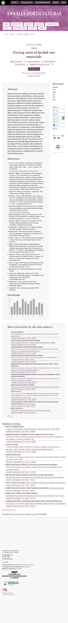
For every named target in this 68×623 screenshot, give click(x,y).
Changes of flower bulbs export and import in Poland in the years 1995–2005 (32, 429)
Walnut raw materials (56, 488)
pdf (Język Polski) (34, 69)
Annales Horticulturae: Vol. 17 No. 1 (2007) (20, 485)
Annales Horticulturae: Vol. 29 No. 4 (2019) (23, 406)
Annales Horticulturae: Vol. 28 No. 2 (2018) (23, 389)
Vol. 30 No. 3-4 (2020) (23, 34)
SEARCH (42, 28)
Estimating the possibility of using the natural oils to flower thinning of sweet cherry (35, 496)
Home (6, 34)
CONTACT (32, 28)
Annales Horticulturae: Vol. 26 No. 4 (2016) (24, 382)
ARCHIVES (39, 24)
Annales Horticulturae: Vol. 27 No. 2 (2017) (24, 361)
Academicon (26, 567)
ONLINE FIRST (17, 24)
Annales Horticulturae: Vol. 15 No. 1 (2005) (21, 452)
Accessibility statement (42, 2)
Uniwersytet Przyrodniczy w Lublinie (23, 565)
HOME (6, 24)
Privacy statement (26, 2)
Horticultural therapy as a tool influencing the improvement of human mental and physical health (34, 335)
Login (63, 2)
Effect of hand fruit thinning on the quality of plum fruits (45, 483)
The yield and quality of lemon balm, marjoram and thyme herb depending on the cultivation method (34, 468)
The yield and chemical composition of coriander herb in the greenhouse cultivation (35, 477)
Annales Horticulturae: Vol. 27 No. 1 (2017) (24, 353)
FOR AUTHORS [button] (51, 24)
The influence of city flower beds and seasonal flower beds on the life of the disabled (35, 503)
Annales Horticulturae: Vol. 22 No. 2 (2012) (21, 472)
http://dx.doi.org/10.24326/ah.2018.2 (19, 212)
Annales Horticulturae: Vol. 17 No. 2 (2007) (24, 399)
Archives (12, 34)
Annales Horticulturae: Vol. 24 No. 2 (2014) (23, 412)
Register (55, 2)
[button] (59, 107)
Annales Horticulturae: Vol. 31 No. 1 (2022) (21, 442)
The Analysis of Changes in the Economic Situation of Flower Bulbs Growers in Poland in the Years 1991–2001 (36, 458)
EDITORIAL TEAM (19, 28)
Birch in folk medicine (29, 404)
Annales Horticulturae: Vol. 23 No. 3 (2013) (20, 498)
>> (12, 416)
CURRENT (29, 24)
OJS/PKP (18, 569)
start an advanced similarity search (24, 514)
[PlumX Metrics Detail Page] (58, 147)
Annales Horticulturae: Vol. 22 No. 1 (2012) (20, 480)
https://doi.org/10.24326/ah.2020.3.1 (35, 73)
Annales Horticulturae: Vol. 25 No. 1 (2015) (24, 338)
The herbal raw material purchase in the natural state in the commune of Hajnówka (35, 387)
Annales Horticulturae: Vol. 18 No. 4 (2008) (20, 431)
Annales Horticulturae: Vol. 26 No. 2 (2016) (23, 345)
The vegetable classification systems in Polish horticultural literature (31, 410)
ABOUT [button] (6, 28)
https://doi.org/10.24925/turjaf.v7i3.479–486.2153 (23, 171)
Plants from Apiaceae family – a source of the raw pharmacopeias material (33, 342)
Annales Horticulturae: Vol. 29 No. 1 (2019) (20, 490)
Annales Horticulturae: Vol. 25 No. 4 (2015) (24, 372)
